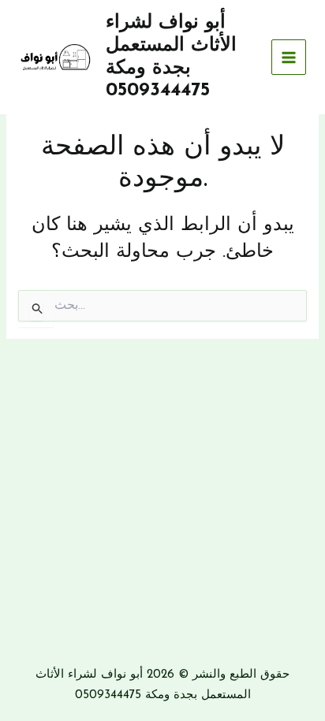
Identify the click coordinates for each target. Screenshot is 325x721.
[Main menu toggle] (289, 57)
